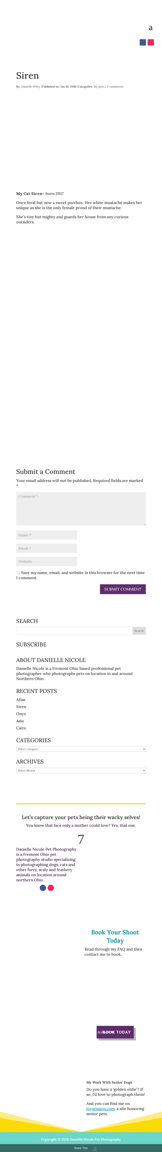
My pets (99, 86)
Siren (21, 706)
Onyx (21, 713)
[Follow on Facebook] (43, 888)
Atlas (20, 699)
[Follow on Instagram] (51, 888)
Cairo (21, 727)
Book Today (117, 1032)
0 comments (115, 86)
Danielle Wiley (30, 86)
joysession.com (100, 1108)
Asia (20, 720)
